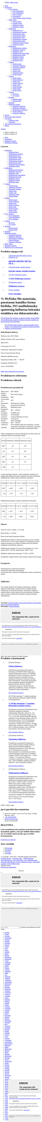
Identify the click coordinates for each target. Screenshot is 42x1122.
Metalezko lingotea (10, 245)
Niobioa (11, 76)
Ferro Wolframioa (18, 11)
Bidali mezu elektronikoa (8, 867)
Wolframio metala (18, 25)
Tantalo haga (16, 69)
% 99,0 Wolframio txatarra (20, 279)
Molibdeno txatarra (16, 286)
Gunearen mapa (17, 858)
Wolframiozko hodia (19, 41)
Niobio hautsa (17, 78)
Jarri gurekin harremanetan (13, 124)
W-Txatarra (16, 95)
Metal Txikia (13, 20)
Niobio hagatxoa (18, 83)
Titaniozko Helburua (19, 113)
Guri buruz (8, 118)
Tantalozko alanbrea (19, 67)
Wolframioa (12, 28)
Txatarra (11, 92)
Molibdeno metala (18, 27)
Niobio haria (16, 81)
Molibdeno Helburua (19, 108)
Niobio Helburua (18, 80)
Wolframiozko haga (19, 34)
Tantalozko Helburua (19, 66)
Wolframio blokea (18, 44)
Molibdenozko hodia (19, 55)
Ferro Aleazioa (13, 9)
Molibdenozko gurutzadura (21, 53)
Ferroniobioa (16, 16)
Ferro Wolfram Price (13, 864)
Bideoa (7, 125)
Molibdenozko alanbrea (20, 48)
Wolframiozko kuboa (19, 36)
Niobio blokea (17, 90)
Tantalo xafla (17, 71)
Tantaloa (11, 62)
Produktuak (8, 7)
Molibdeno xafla (18, 51)
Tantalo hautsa (17, 64)
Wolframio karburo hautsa (21, 43)
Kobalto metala (17, 23)
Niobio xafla (16, 85)
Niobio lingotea (17, 87)
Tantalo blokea (17, 74)
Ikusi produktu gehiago (16, 693)
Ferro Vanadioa (17, 14)
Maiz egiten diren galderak (13, 117)
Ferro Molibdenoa (18, 13)
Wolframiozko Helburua (20, 110)
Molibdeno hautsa (18, 58)
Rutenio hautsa (17, 99)
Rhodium (11, 103)
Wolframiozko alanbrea (20, 32)
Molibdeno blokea (18, 57)
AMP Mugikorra (28, 858)
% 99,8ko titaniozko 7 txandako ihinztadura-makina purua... (22, 704)
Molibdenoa (12, 46)
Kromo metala (17, 21)
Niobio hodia (17, 88)
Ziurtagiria (12, 122)
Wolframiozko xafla (19, 37)
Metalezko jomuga (14, 104)
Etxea (6, 6)
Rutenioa (11, 97)
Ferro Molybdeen (18, 860)
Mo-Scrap (16, 94)
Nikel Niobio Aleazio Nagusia (22, 18)
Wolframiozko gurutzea (20, 39)
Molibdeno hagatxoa (19, 50)
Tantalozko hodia (18, 73)
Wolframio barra (18, 30)
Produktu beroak (6, 858)
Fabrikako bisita (13, 120)
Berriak (7, 115)
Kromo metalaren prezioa (24, 862)
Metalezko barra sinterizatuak (14, 247)
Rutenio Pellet (17, 101)
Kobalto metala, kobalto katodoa (22, 271)
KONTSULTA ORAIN (8, 840)
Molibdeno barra (18, 60)
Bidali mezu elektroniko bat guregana (12, 371)
